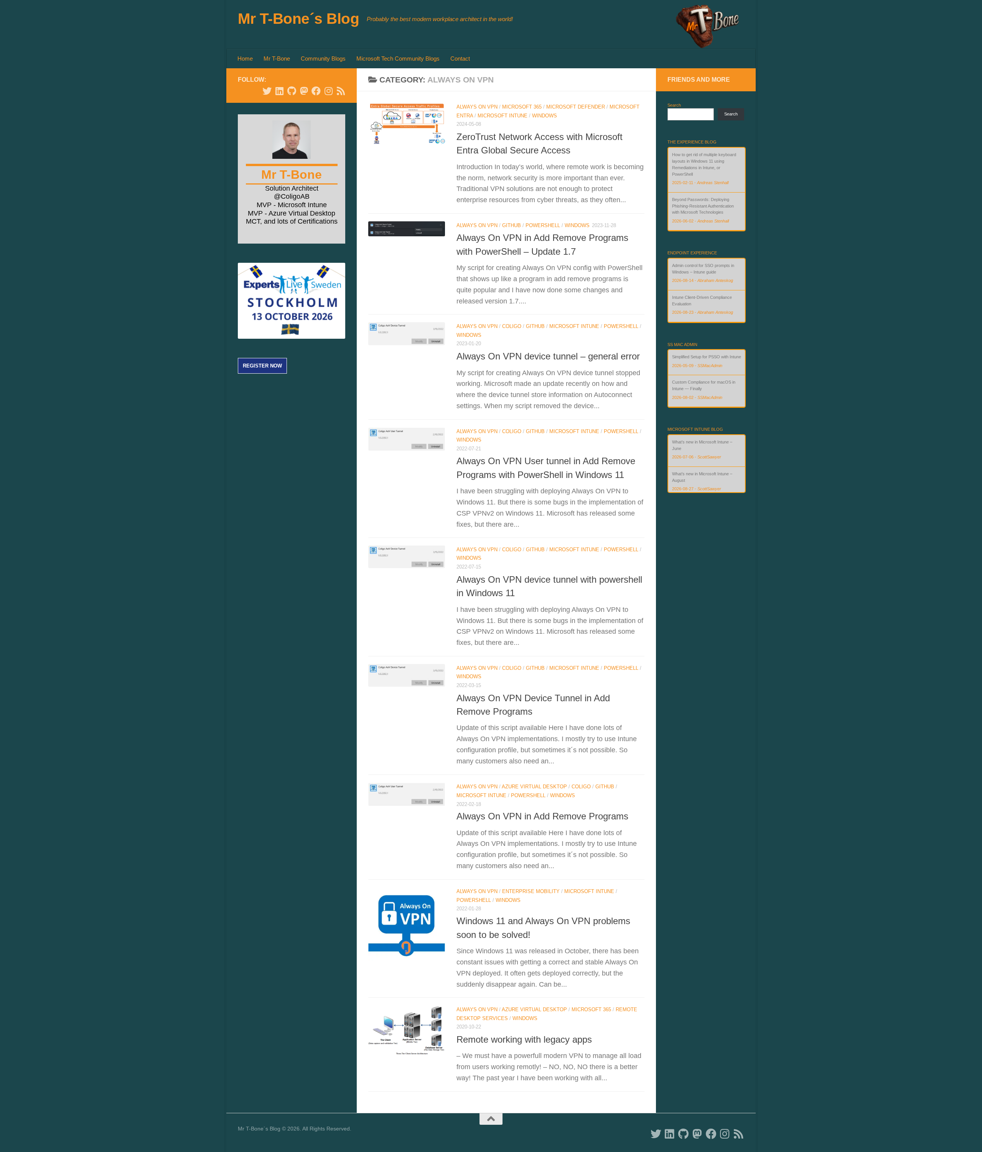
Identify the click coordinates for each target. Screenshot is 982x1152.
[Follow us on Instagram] (328, 91)
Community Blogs (323, 58)
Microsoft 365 (522, 107)
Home (245, 58)
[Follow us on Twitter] (267, 91)
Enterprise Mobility (531, 891)
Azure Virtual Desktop (534, 786)
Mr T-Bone (277, 58)
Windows (544, 116)
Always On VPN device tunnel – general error (548, 356)
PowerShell (543, 225)
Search (674, 105)
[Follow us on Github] (291, 91)
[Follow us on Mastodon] (303, 91)
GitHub (511, 225)
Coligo (511, 326)
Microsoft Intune (502, 116)
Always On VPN (477, 107)
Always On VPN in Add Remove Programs (542, 816)
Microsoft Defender (575, 107)
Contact (460, 58)
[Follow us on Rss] (340, 91)
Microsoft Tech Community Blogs (398, 58)
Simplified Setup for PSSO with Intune (706, 356)
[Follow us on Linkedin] (279, 91)
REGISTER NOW (262, 366)
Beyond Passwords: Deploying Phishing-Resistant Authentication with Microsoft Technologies (703, 206)
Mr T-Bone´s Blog (298, 18)
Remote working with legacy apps (524, 1040)
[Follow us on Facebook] (316, 91)
